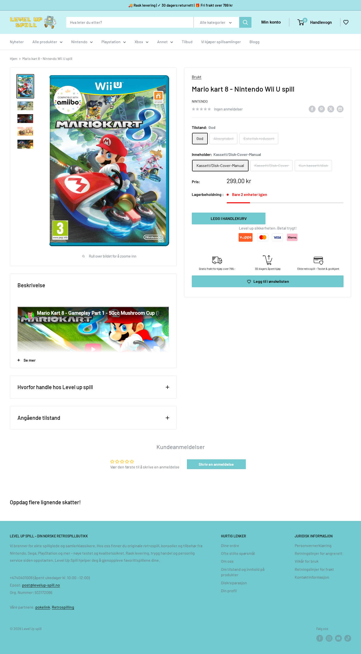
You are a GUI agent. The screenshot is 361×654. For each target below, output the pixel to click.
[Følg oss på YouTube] (338, 638)
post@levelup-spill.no (41, 585)
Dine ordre (230, 545)
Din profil (229, 590)
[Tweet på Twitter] (330, 108)
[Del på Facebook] (312, 108)
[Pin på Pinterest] (321, 108)
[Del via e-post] (340, 108)
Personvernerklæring (313, 545)
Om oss (227, 561)
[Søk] (245, 22)
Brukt (196, 76)
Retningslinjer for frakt (314, 569)
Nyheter (17, 41)
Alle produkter (44, 41)
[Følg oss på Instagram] (329, 638)
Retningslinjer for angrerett (318, 553)
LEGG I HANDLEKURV (229, 218)
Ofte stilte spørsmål (238, 553)
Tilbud (187, 41)
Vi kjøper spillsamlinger (221, 41)
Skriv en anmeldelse (216, 464)
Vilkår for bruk (307, 561)
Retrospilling (63, 607)
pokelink (42, 607)
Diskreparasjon (234, 582)
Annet (162, 41)
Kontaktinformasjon (312, 577)
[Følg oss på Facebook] (319, 638)
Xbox (139, 41)
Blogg (255, 41)
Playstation (111, 41)
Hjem (13, 58)
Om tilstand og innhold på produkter (242, 572)
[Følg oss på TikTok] (347, 638)
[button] (345, 22)
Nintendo (79, 41)
